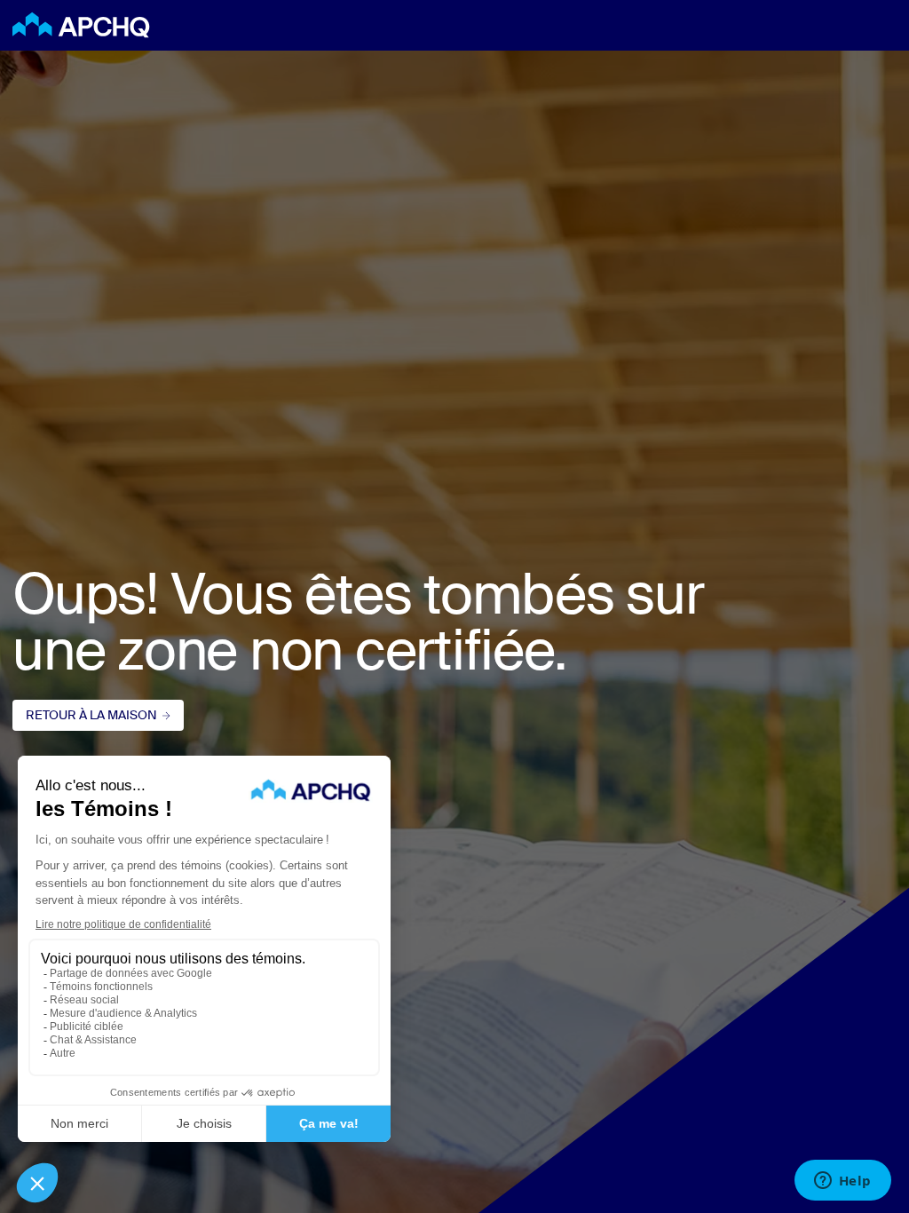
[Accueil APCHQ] (80, 25)
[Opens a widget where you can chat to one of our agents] (842, 1182)
